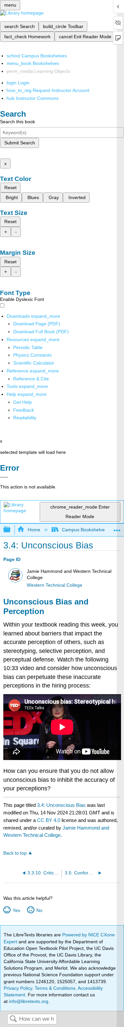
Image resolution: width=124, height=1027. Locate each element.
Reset (10, 187)
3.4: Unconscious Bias (61, 805)
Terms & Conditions (55, 988)
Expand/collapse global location (117, 528)
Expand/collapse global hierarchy (11, 530)
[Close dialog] (4, 477)
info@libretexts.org (28, 1001)
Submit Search (19, 142)
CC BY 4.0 (48, 820)
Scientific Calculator (33, 363)
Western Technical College (54, 585)
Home (33, 529)
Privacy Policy (18, 988)
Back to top (15, 853)
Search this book (17, 121)
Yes (16, 910)
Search (13, 1019)
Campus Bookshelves (84, 529)
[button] (23, 410)
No (39, 910)
